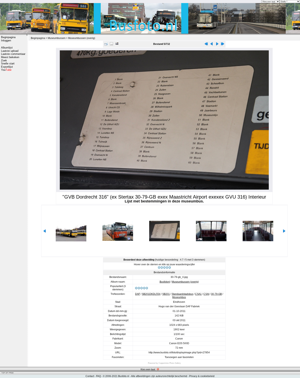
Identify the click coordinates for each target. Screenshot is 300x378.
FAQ (98, 376)
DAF (137, 294)
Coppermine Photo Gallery (170, 363)
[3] (164, 267)
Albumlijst (7, 47)
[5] (169, 267)
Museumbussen (57, 38)
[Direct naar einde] (222, 44)
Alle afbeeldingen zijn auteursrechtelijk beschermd (159, 376)
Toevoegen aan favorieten (179, 357)
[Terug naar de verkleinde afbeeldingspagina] (106, 44)
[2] (161, 267)
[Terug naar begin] (206, 44)
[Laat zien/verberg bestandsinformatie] (111, 44)
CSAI (206, 294)
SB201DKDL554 (151, 294)
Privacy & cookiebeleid (201, 376)
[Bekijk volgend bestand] (217, 44)
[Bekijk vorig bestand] (211, 44)
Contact (90, 376)
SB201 (166, 294)
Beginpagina (8, 37)
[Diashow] (117, 44)
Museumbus (179, 297)
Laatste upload (9, 50)
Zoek (4, 60)
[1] (159, 267)
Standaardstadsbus (182, 294)
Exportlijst (7, 66)
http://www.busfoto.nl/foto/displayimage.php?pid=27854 (179, 352)
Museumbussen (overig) (81, 38)
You (6, 69)
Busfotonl (165, 281)
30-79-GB (216, 294)
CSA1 (198, 294)
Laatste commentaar (13, 53)
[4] (167, 267)
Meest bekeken (10, 57)
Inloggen (6, 40)
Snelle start (7, 63)
